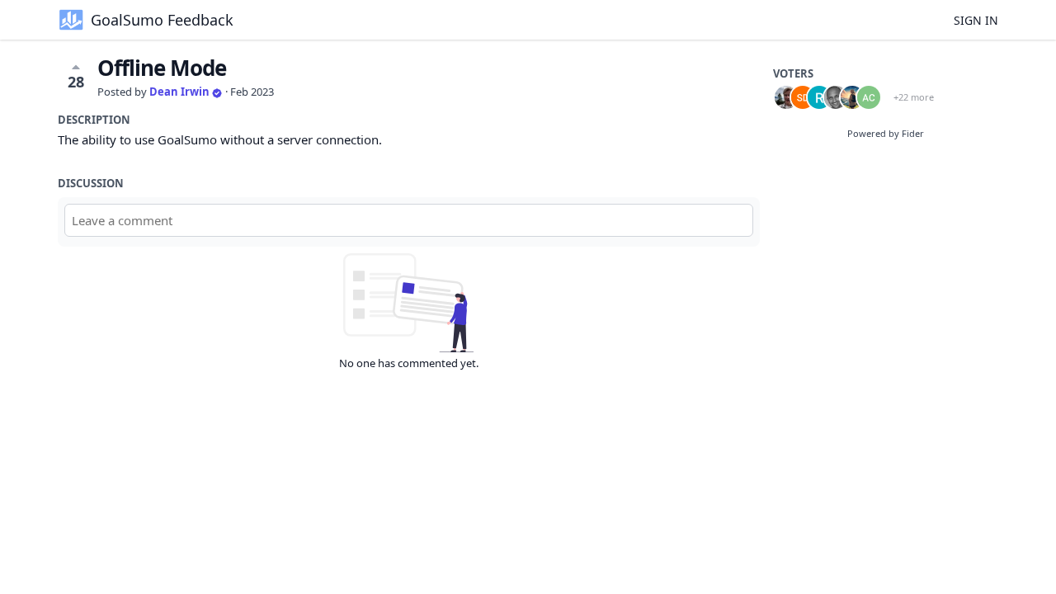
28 (76, 82)
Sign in (976, 20)
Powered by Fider (885, 133)
